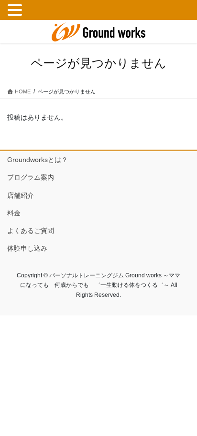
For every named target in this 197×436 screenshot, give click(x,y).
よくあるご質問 (30, 230)
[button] (16, 10)
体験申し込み (27, 248)
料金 (14, 213)
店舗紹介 (20, 195)
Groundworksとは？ (37, 159)
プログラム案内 (30, 177)
